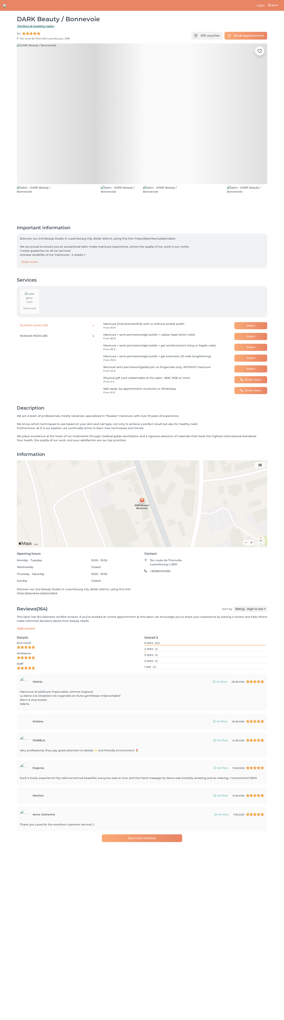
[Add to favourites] (259, 51)
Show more (30, 240)
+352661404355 (160, 549)
